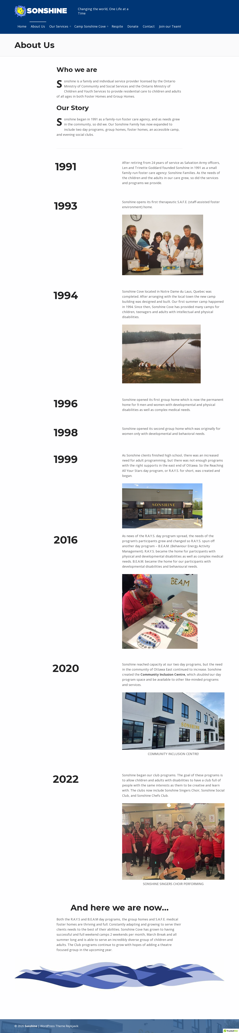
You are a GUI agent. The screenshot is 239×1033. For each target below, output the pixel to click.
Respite (117, 26)
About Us (38, 26)
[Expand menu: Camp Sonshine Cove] (107, 26)
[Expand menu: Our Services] (70, 26)
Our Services (58, 26)
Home (21, 26)
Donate (132, 26)
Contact (149, 26)
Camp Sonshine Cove (90, 26)
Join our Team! (170, 26)
